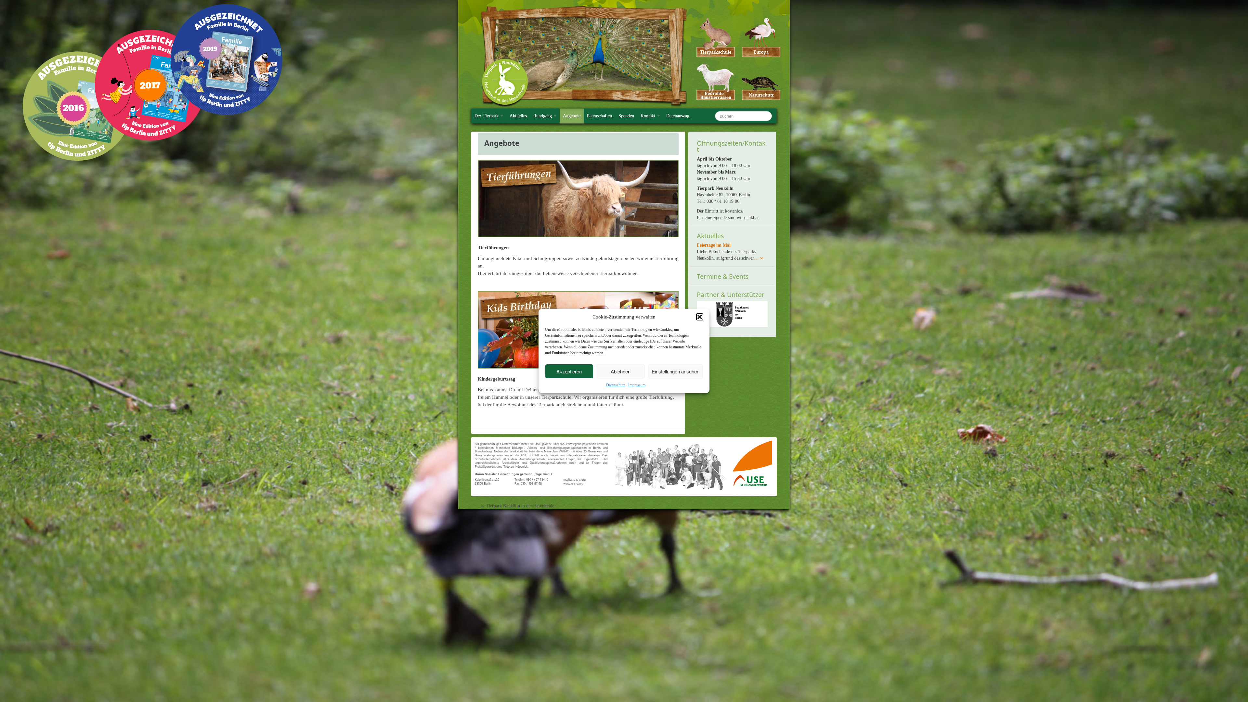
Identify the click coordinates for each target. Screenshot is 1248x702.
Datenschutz (615, 385)
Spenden (626, 115)
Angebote (571, 115)
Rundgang (543, 115)
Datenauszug (677, 115)
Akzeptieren (569, 371)
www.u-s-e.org (573, 483)
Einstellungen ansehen (675, 371)
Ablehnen (620, 371)
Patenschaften (599, 115)
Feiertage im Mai (714, 245)
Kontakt (648, 115)
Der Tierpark (487, 115)
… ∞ (758, 258)
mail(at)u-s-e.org (575, 479)
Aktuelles (518, 115)
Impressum (636, 385)
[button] (699, 317)
